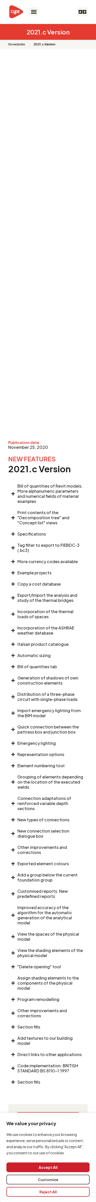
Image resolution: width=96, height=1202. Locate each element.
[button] (33, 11)
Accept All (48, 1167)
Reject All (48, 1191)
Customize (48, 1179)
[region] (48, 1157)
